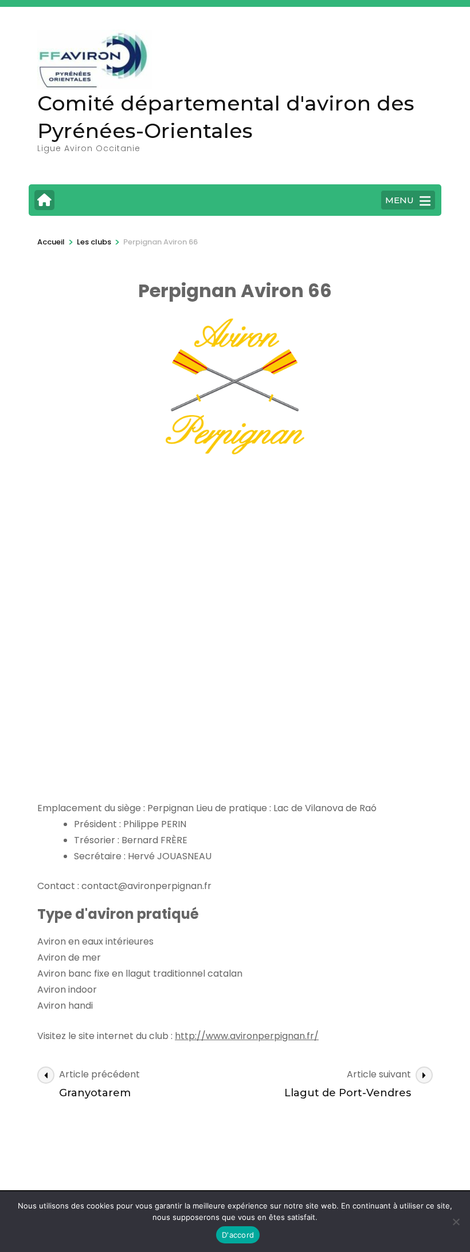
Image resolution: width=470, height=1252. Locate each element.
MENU (399, 200)
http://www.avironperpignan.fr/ (247, 1035)
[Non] (455, 1221)
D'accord (238, 1234)
